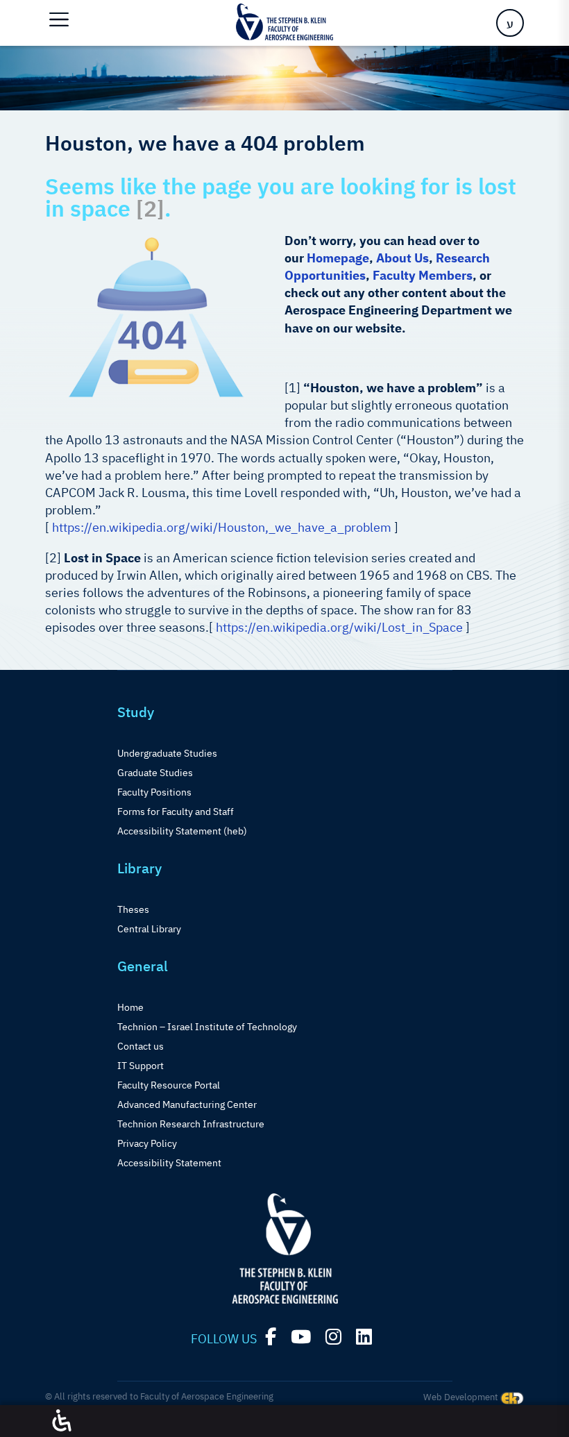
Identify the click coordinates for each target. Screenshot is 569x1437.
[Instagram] (333, 1336)
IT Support (140, 1065)
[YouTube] (300, 1336)
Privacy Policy (147, 1143)
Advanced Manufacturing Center (187, 1104)
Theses (133, 909)
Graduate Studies (155, 772)
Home (130, 1007)
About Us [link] (402, 258)
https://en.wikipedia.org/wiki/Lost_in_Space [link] (339, 627)
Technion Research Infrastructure (190, 1124)
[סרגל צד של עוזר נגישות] (61, 1421)
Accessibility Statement (169, 1163)
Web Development (461, 1397)
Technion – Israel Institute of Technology (207, 1026)
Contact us (140, 1046)
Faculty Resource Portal (168, 1085)
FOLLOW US (224, 1339)
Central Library (149, 929)
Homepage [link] (338, 258)
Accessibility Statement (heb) (182, 831)
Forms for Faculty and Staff (175, 811)
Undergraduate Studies (167, 753)
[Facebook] (271, 1336)
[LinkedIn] (364, 1336)
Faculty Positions (154, 792)
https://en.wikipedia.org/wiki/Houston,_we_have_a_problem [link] (221, 527)
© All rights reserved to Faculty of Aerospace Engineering (159, 1396)
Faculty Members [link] (423, 275)
